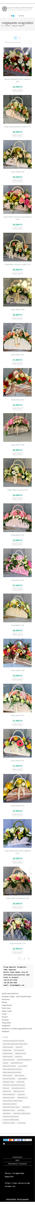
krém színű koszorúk (9, 1066)
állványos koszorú (9, 1123)
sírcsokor (6, 1088)
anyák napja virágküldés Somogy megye (15, 1044)
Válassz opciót (17, 90)
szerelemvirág (22, 1079)
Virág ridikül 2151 (17, 355)
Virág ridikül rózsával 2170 (17, 490)
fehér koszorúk (8, 1053)
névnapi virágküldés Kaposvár (12, 1069)
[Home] (2, 26)
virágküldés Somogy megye (11, 1107)
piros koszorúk (7, 1075)
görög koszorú (7, 1056)
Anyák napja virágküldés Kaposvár (13, 1041)
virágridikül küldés (9, 1110)
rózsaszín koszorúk (9, 1079)
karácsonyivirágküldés (24, 1060)
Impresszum (17, 1157)
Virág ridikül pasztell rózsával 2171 (17, 127)
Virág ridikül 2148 (17, 445)
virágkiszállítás (22, 1097)
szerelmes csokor (8, 1082)
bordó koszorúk (8, 1047)
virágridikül (26, 1107)
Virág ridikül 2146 (17, 309)
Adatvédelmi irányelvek (17, 1164)
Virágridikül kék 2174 (17, 943)
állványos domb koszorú (11, 1116)
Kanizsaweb (23, 1199)
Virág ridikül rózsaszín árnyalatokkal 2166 (17, 218)
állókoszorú (21, 1123)
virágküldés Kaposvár (9, 1104)
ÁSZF (17, 1160)
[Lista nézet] (19, 37)
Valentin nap (7, 1091)
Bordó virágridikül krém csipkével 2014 (17, 80)
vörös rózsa (6, 1113)
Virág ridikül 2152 (17, 715)
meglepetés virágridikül (18, 26)
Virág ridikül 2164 (17, 172)
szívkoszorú (20, 1082)
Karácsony (18, 1056)
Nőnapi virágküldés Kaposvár (12, 1072)
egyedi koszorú (19, 1050)
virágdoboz (21, 1094)
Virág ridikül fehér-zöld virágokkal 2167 (17, 852)
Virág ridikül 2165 (17, 400)
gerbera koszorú (20, 1053)
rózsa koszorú (19, 1075)
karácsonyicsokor (8, 1060)
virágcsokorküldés (9, 1094)
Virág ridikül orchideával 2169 (17, 898)
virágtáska (21, 1110)
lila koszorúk (22, 1066)
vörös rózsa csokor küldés (21, 1113)
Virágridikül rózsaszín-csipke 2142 (17, 264)
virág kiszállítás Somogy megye (12, 1101)
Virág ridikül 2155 (17, 806)
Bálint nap (19, 1047)
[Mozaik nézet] (15, 37)
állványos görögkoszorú (11, 1120)
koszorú (5, 1063)
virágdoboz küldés (9, 1097)
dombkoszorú (7, 1050)
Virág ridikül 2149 (17, 670)
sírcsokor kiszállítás (18, 1088)
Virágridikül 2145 (17, 625)
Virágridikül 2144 (17, 580)
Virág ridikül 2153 (17, 760)
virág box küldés (19, 1091)
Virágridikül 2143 (17, 535)
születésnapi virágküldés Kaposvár (14, 1085)
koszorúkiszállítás (17, 1063)
